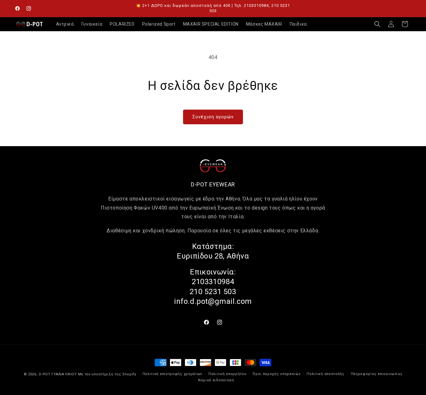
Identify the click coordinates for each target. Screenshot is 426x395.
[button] (377, 24)
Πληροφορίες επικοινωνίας (377, 374)
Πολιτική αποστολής (326, 374)
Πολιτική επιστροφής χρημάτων (172, 374)
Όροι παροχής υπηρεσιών (276, 374)
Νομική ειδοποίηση (216, 380)
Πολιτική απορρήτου (227, 374)
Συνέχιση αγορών (213, 117)
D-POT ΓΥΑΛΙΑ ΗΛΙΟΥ (58, 374)
